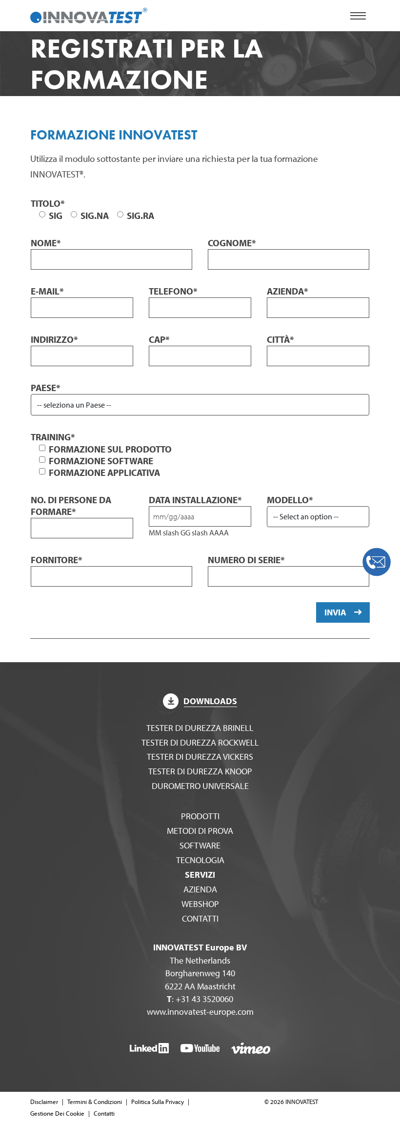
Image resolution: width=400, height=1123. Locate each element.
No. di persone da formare (71, 505)
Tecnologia (200, 860)
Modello (290, 500)
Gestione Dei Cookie (57, 1113)
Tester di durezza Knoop (200, 771)
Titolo (48, 203)
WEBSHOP (200, 903)
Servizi (200, 874)
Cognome (232, 243)
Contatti (200, 918)
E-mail (47, 291)
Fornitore (56, 560)
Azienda (287, 291)
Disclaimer (44, 1101)
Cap (159, 339)
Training (53, 437)
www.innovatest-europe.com (200, 1011)
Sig (55, 215)
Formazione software (101, 461)
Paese (45, 388)
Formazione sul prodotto (110, 449)
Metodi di (200, 830)
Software (200, 845)
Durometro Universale (200, 785)
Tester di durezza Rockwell (200, 742)
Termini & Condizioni (94, 1101)
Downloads (210, 701)
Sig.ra (140, 215)
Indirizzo (54, 339)
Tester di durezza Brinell (200, 727)
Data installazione (195, 500)
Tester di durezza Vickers (200, 756)
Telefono (173, 291)
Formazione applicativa (104, 472)
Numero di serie (246, 560)
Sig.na (94, 215)
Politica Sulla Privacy (157, 1101)
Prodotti (200, 816)
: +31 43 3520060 (200, 999)
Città (280, 339)
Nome (46, 243)
